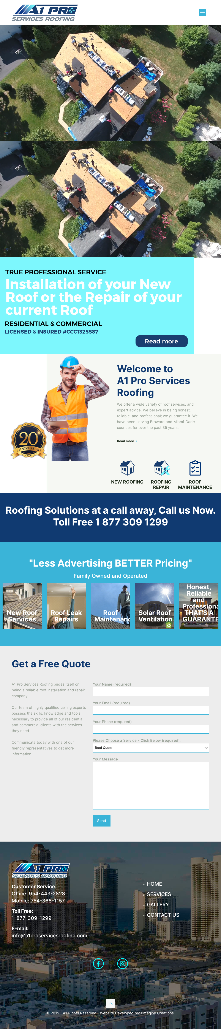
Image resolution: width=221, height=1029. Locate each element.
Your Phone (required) (112, 722)
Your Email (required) (111, 703)
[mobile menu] (202, 12)
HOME (154, 884)
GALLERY (158, 905)
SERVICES (159, 894)
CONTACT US (163, 915)
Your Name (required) (112, 684)
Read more (125, 441)
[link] (97, 305)
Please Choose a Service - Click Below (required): (137, 740)
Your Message (105, 759)
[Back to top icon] (110, 1003)
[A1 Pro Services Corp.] (45, 12)
